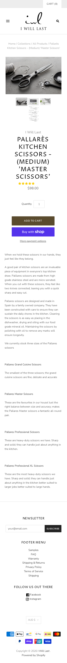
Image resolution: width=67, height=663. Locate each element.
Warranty (33, 558)
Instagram (35, 599)
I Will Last (33, 132)
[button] (26, 183)
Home (11, 44)
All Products (40, 44)
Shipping (33, 575)
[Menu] (8, 21)
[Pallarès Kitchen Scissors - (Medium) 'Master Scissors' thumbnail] (33, 114)
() (52, 4)
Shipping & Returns (33, 563)
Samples (33, 550)
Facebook (35, 594)
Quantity (27, 204)
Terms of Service (33, 571)
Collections (24, 44)
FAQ (33, 554)
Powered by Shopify (33, 655)
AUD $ (31, 620)
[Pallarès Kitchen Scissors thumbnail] (21, 102)
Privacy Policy (34, 567)
